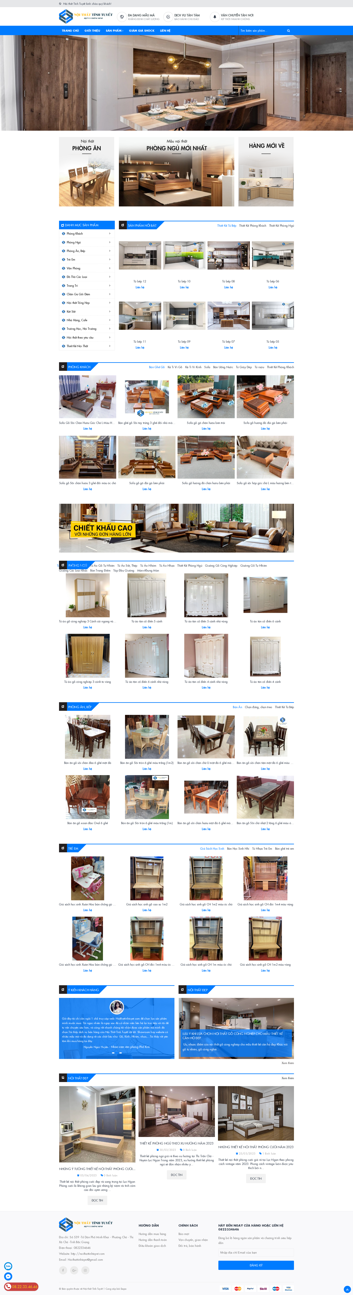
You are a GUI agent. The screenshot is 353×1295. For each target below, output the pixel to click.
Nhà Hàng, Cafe (77, 320)
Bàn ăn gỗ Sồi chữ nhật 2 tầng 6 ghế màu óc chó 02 (269, 823)
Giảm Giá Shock (141, 30)
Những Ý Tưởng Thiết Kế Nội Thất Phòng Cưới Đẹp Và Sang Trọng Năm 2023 (97, 1169)
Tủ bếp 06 (273, 281)
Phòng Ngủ (74, 242)
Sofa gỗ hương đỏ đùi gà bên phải (265, 423)
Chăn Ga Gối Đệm (78, 294)
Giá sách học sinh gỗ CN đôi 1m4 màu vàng (265, 904)
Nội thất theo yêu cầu (80, 337)
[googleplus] (74, 1270)
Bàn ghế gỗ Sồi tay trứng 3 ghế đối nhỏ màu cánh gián (152, 423)
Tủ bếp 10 (184, 281)
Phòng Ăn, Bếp (76, 251)
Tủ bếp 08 (228, 281)
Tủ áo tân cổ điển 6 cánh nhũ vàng (146, 682)
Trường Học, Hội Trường (81, 329)
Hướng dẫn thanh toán (153, 1240)
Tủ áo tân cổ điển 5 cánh (147, 621)
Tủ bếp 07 (228, 341)
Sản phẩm (114, 30)
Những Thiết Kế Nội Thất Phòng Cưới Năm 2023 (256, 1147)
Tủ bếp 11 (140, 341)
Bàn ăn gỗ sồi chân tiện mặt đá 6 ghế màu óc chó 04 (270, 763)
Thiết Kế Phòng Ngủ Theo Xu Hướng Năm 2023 (176, 1143)
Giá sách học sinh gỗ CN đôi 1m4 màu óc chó (147, 964)
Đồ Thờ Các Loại (77, 277)
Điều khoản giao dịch (152, 1246)
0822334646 (82, 1248)
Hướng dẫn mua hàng (152, 1234)
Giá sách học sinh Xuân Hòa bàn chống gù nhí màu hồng (94, 904)
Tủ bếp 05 (273, 341)
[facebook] (63, 1270)
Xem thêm (288, 1063)
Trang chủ (70, 30)
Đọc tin (97, 1200)
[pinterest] (85, 1270)
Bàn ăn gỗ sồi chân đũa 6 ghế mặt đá (87, 763)
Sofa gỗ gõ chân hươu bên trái (206, 423)
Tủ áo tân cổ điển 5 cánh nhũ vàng (206, 621)
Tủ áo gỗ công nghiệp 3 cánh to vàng (87, 682)
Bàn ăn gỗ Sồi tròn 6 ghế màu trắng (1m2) (146, 763)
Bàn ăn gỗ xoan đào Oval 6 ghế (87, 823)
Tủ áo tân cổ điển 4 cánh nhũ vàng (206, 682)
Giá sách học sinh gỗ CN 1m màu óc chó (206, 964)
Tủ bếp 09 (184, 341)
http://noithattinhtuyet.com (88, 1254)
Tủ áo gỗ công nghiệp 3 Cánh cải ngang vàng (87, 621)
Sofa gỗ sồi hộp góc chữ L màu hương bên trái (265, 483)
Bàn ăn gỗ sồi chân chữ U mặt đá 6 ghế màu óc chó (210, 763)
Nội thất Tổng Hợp (78, 303)
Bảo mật (184, 1234)
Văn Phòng (73, 268)
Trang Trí (72, 285)
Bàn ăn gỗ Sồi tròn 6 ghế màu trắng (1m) (146, 823)
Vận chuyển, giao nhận (193, 1240)
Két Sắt (71, 311)
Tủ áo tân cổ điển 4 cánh (265, 682)
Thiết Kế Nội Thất (77, 346)
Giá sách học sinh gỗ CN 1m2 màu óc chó (206, 904)
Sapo (123, 1288)
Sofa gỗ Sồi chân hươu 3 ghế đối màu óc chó (87, 483)
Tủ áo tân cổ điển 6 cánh (265, 621)
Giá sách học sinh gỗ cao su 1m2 (147, 904)
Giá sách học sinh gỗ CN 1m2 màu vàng (265, 964)
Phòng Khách (75, 233)
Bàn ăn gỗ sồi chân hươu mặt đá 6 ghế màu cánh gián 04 (213, 823)
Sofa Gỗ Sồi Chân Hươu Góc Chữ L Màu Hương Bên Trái (94, 423)
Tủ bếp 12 (140, 281)
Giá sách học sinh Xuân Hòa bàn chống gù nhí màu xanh (94, 964)
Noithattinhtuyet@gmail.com (85, 1259)
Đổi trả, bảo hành (190, 1246)
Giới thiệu (92, 30)
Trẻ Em (71, 259)
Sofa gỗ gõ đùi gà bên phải (146, 483)
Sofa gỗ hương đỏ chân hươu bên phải (206, 483)
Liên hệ (165, 30)
